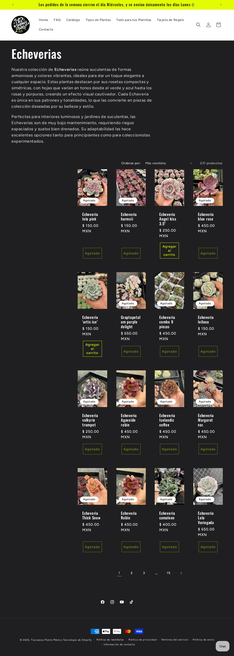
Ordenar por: (131, 163)
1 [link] (119, 573)
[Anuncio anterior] (13, 4)
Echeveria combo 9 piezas (167, 322)
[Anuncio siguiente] (221, 4)
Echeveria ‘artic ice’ (90, 319)
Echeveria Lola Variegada (206, 518)
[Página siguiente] (181, 573)
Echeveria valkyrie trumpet (90, 420)
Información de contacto (119, 644)
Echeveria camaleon (167, 515)
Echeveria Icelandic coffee (167, 420)
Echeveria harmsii (129, 216)
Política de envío (203, 639)
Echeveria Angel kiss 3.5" (167, 219)
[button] (198, 25)
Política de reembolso (110, 639)
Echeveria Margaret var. (206, 420)
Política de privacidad (142, 639)
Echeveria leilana (206, 319)
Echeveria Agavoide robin (129, 420)
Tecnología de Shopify (77, 639)
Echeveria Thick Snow (91, 515)
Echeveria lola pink (90, 216)
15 (168, 573)
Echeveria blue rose (206, 216)
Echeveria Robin (129, 515)
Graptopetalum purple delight (131, 322)
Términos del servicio (174, 639)
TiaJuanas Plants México (46, 639)
